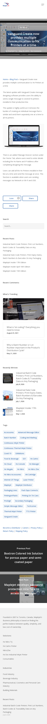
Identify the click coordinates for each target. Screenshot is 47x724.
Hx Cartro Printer (10, 646)
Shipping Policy (22, 531)
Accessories (9, 432)
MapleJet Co (12, 51)
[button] (42, 4)
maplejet (7, 485)
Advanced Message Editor (28, 432)
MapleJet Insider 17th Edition (14, 262)
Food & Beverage (11, 459)
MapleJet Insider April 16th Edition (16, 266)
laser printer (28, 480)
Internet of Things (11, 480)
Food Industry (8, 674)
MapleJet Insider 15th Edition (14, 271)
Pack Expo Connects (29, 490)
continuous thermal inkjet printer (18, 448)
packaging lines (10, 490)
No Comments (36, 51)
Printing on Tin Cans (30, 495)
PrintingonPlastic (11, 495)
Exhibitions (20, 453)
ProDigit (7, 501)
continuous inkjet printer (14, 443)
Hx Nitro (23, 27)
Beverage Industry (10, 678)
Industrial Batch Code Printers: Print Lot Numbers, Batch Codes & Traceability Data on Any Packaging (23, 247)
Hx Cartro (34, 459)
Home (5, 79)
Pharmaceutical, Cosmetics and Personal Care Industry (21, 684)
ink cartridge (30, 474)
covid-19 (7, 453)
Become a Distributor (11, 528)
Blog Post (14, 79)
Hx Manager (34, 464)
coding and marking (28, 437)
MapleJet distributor (24, 485)
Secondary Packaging (23, 501)
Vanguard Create (11, 516)
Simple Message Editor (13, 506)
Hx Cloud (7, 464)
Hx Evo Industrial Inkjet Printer (15, 654)
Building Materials (10, 690)
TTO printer (31, 511)
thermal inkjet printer (13, 511)
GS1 (24, 459)
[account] (37, 5)
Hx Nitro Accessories (12, 474)
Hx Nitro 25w (33, 469)
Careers (25, 528)
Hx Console (20, 464)
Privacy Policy (36, 528)
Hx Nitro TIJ (7, 642)
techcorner (31, 506)
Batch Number (10, 437)
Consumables (8, 659)
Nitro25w (6, 650)
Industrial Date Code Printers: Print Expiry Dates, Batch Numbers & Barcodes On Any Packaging (22, 256)
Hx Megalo (8, 469)
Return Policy (8, 531)
